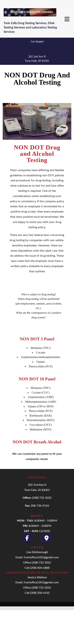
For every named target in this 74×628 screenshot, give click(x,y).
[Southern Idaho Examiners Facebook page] (27, 538)
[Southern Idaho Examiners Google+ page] (46, 538)
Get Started (37, 41)
